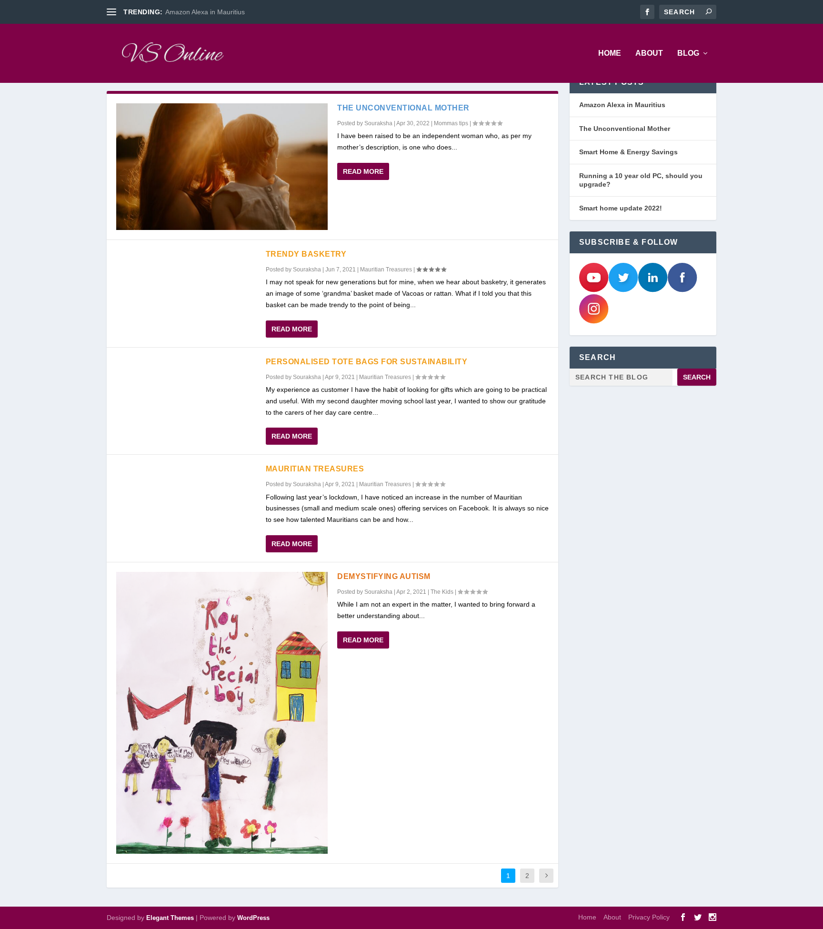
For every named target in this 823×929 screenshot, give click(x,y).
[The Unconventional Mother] (222, 166)
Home (609, 53)
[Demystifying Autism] (222, 713)
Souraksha (378, 123)
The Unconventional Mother (403, 108)
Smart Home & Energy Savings (628, 152)
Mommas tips (451, 123)
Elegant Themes (170, 917)
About (649, 53)
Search (697, 377)
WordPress (253, 917)
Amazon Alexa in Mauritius (205, 12)
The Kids (442, 592)
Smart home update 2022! (620, 208)
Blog (688, 53)
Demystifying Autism (384, 576)
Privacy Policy (649, 917)
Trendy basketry (306, 254)
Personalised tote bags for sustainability (367, 362)
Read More (363, 171)
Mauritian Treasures (386, 269)
